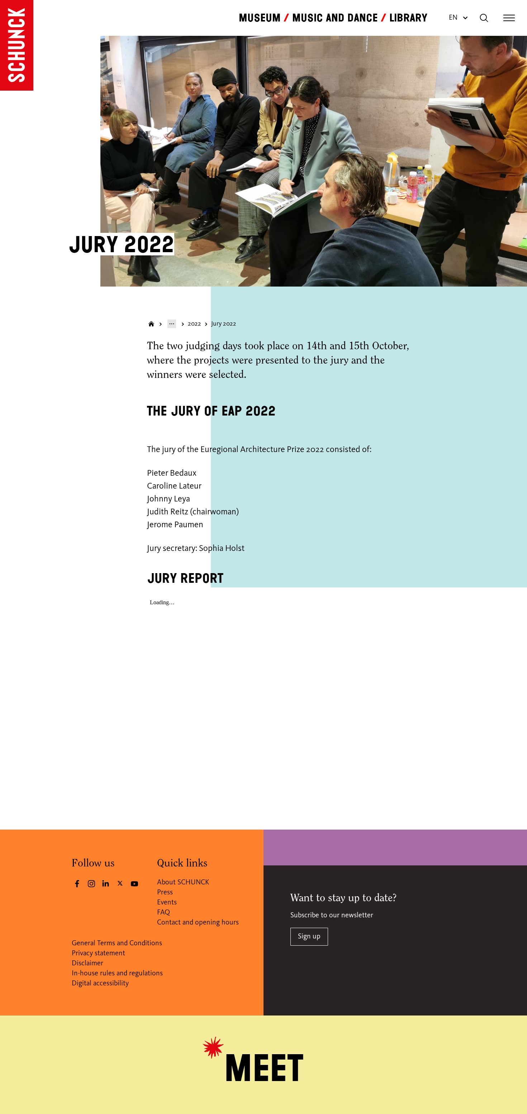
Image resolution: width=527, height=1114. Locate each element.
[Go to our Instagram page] (91, 883)
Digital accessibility (100, 983)
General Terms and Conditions (117, 943)
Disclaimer (87, 963)
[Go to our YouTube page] (134, 883)
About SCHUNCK (183, 882)
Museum (260, 18)
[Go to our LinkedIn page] (105, 883)
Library (408, 18)
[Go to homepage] (16, 45)
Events (167, 902)
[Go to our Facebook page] (77, 883)
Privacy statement (98, 953)
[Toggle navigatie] (509, 18)
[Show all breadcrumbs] (171, 324)
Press (165, 892)
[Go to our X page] (120, 883)
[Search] (484, 18)
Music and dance (335, 18)
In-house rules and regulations (117, 973)
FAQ (163, 912)
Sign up (309, 936)
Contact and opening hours (198, 922)
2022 (194, 324)
